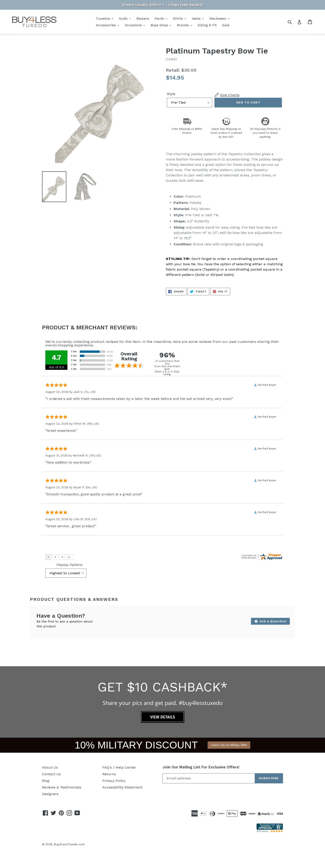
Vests (197, 18)
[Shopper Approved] (269, 831)
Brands (183, 25)
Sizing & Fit (207, 25)
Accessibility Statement (122, 787)
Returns (109, 774)
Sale (225, 25)
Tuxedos (103, 18)
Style (171, 94)
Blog (45, 781)
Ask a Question (272, 621)
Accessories (106, 25)
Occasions (134, 25)
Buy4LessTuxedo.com (69, 844)
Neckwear (218, 18)
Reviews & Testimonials (61, 787)
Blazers (142, 18)
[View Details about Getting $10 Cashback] (162, 722)
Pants (160, 18)
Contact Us (51, 774)
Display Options (69, 565)
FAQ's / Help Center (119, 767)
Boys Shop (160, 25)
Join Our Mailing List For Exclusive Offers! (200, 767)
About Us (50, 767)
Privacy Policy (114, 781)
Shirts (178, 18)
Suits (124, 18)
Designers (50, 794)
